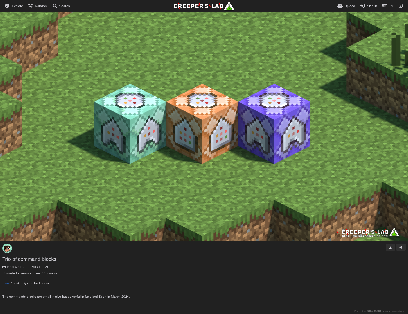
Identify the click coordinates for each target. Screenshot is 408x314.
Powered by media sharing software (379, 311)
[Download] (390, 247)
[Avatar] (7, 248)
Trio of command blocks (29, 259)
